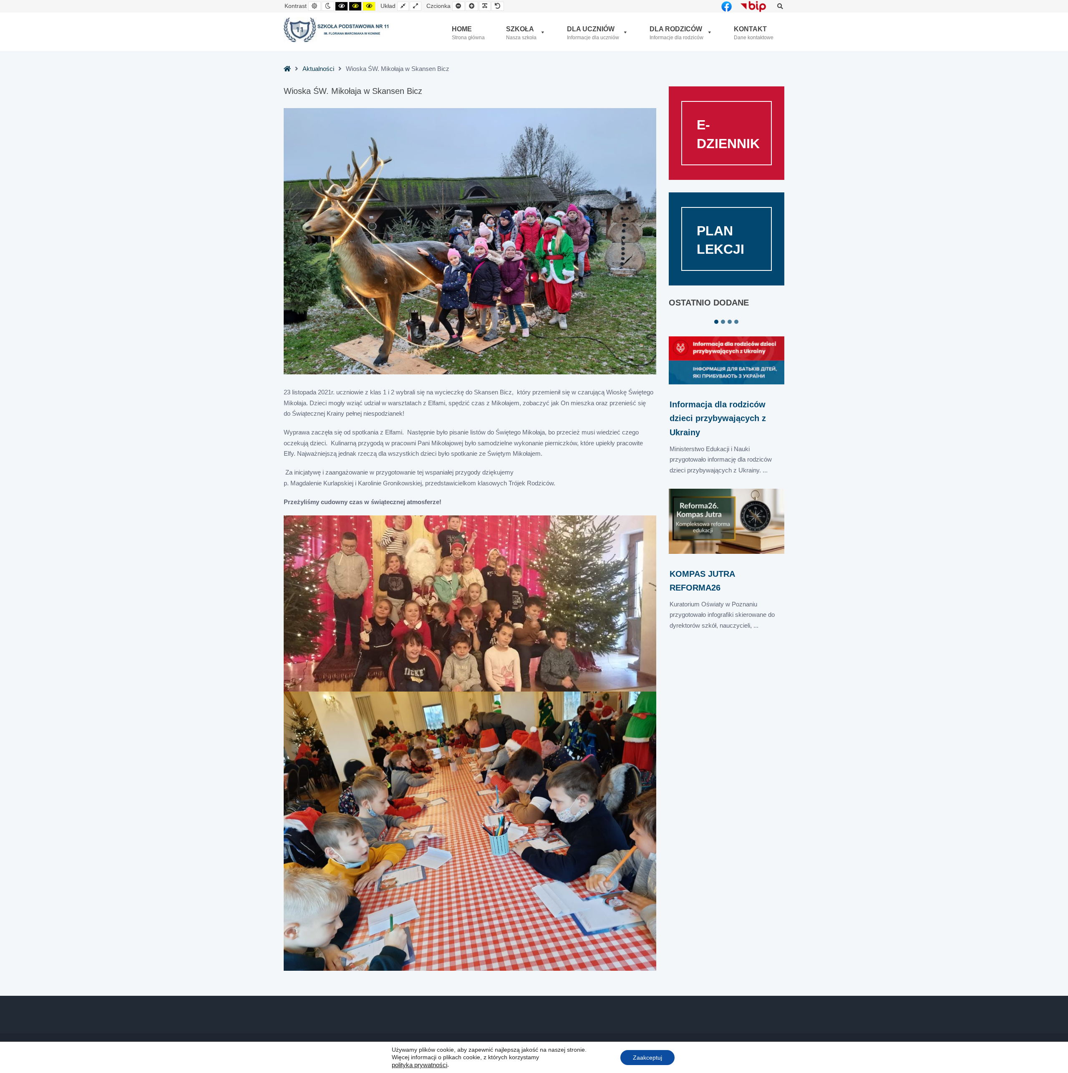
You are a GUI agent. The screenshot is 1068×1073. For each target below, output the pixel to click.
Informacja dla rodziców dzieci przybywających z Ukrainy (718, 418)
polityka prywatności (419, 1065)
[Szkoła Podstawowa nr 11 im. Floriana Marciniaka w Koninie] (337, 30)
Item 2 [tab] (723, 322)
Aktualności (318, 68)
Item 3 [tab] (730, 322)
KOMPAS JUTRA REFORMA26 (702, 580)
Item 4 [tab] (736, 322)
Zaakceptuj (647, 1057)
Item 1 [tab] (716, 322)
